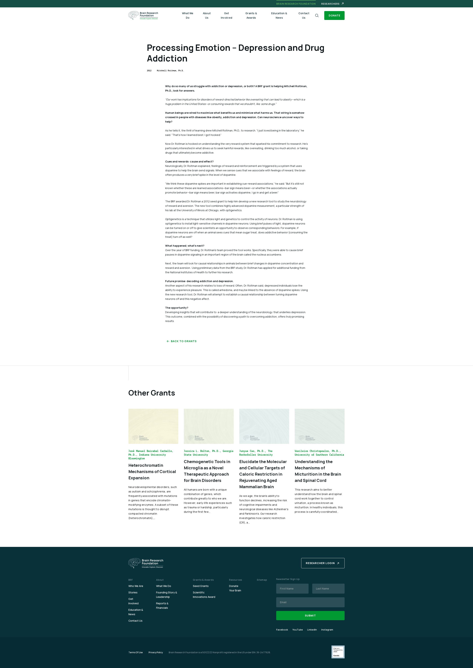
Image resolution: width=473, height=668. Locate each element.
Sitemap (262, 579)
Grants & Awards (251, 15)
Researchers (330, 3)
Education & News (279, 15)
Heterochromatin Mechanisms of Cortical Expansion (152, 472)
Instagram (327, 629)
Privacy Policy (156, 652)
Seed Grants (201, 586)
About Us (207, 15)
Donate (334, 15)
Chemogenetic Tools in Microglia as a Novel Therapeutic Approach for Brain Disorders (207, 471)
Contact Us (303, 15)
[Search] (317, 15)
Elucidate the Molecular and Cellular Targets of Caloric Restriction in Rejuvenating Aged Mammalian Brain (263, 474)
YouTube (297, 629)
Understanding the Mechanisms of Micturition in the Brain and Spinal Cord (318, 471)
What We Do (187, 15)
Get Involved (226, 15)
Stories (132, 592)
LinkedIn (312, 629)
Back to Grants (184, 341)
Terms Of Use (135, 652)
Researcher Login (320, 563)
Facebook (282, 629)
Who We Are (135, 586)
